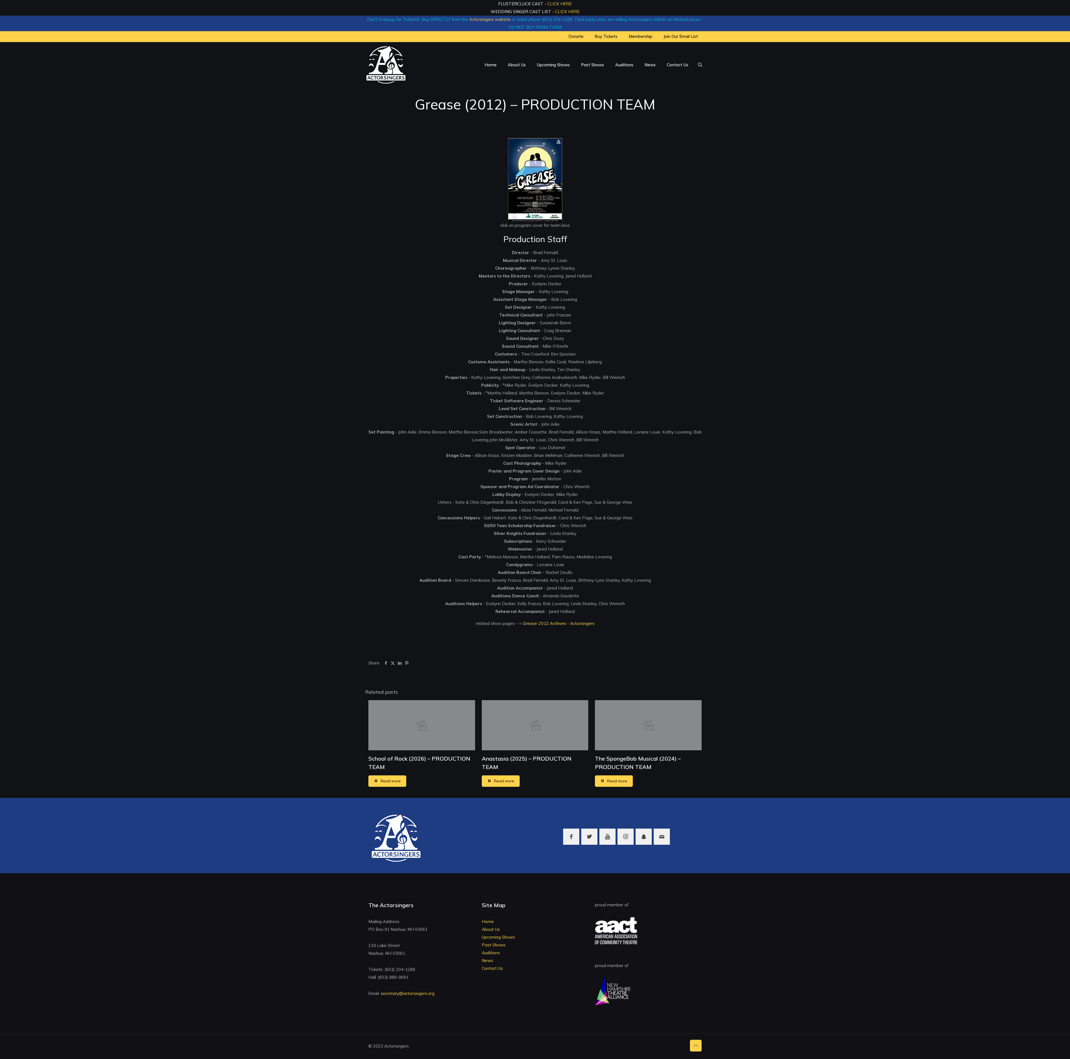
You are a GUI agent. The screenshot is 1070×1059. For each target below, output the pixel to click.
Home (488, 921)
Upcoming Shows (498, 937)
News (487, 960)
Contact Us (492, 968)
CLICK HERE (559, 3)
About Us (491, 929)
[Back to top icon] (696, 1045)
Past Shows (493, 945)
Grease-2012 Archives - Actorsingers (558, 623)
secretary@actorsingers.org (407, 993)
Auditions (491, 952)
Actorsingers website (490, 19)
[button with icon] (571, 837)
